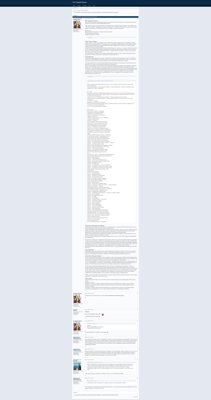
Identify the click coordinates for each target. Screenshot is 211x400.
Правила (94, 5)
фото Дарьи (90, 37)
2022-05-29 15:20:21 (91, 18)
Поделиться (86, 18)
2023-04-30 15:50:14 (91, 378)
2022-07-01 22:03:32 (91, 337)
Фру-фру (75, 309)
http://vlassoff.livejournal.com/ (108, 62)
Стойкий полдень (77, 18)
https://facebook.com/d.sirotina (92, 33)
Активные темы (75, 7)
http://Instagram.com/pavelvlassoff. (110, 64)
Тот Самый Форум (77, 12)
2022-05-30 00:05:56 (91, 293)
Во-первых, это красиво (77, 360)
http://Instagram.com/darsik (94, 34)
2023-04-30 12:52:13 (91, 359)
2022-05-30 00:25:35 (91, 309)
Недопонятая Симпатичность (77, 338)
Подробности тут (127, 253)
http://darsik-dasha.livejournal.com (93, 31)
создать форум (135, 396)
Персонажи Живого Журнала (86, 12)
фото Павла (90, 76)
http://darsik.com (88, 30)
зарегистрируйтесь (85, 10)
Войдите (79, 10)
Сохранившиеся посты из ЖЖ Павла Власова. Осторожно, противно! (100, 80)
